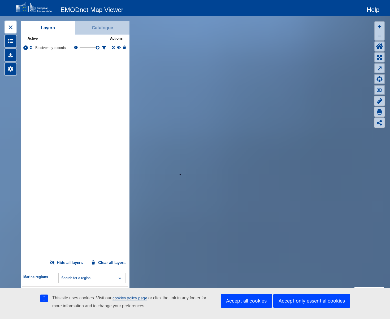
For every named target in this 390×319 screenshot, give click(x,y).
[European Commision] (36, 7)
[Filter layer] (103, 48)
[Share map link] (379, 122)
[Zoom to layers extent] (379, 57)
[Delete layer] (124, 48)
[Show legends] (10, 41)
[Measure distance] (379, 101)
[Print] (379, 112)
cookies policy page (129, 298)
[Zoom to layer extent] (113, 48)
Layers (48, 27)
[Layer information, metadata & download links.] (75, 48)
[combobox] (61, 278)
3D (379, 90)
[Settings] (10, 69)
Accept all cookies (246, 301)
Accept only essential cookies (312, 301)
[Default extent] (379, 46)
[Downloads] (10, 55)
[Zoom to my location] (379, 79)
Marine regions (35, 277)
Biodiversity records (50, 48)
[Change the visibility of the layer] (118, 48)
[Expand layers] (10, 27)
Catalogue (102, 27)
